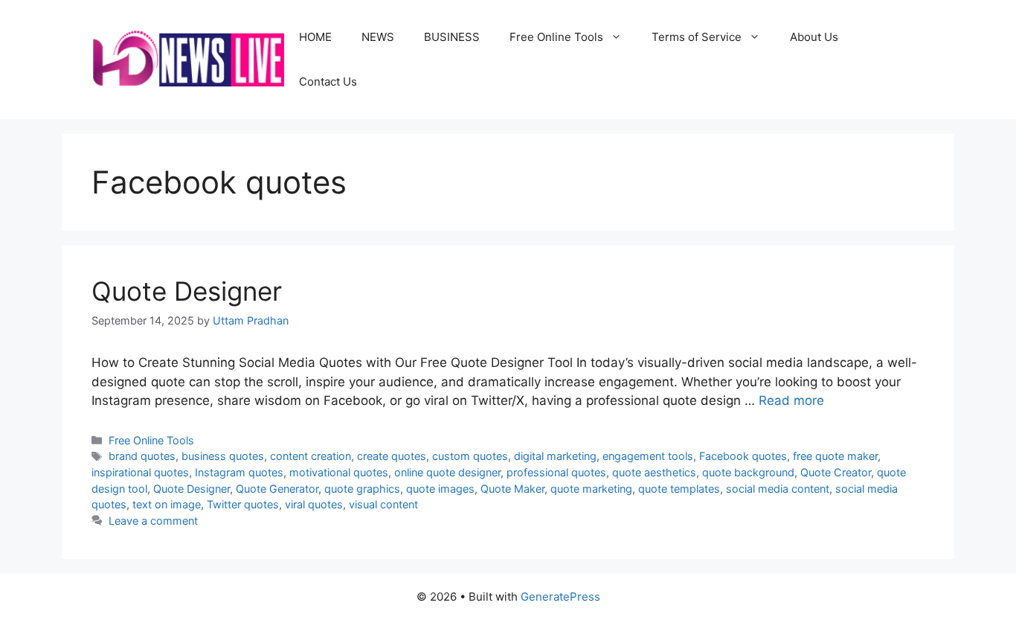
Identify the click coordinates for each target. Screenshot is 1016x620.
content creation (310, 456)
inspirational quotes (140, 472)
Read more (791, 400)
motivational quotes (338, 472)
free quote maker (835, 456)
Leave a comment (153, 520)
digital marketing (555, 456)
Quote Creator (835, 472)
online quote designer (447, 472)
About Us (814, 37)
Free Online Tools (556, 37)
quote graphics (362, 488)
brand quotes (142, 456)
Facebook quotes (743, 456)
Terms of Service (697, 37)
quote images (440, 488)
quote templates (679, 488)
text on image (166, 504)
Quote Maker (512, 488)
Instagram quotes (239, 472)
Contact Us (328, 81)
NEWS (377, 37)
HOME (315, 37)
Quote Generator (277, 488)
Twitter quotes (243, 504)
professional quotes (556, 472)
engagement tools (647, 456)
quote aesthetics (654, 472)
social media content (777, 488)
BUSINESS (452, 37)
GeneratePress (560, 596)
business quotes (222, 456)
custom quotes (470, 456)
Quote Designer (186, 291)
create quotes (391, 456)
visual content (383, 504)
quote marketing (591, 488)
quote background (748, 472)
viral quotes (314, 504)
